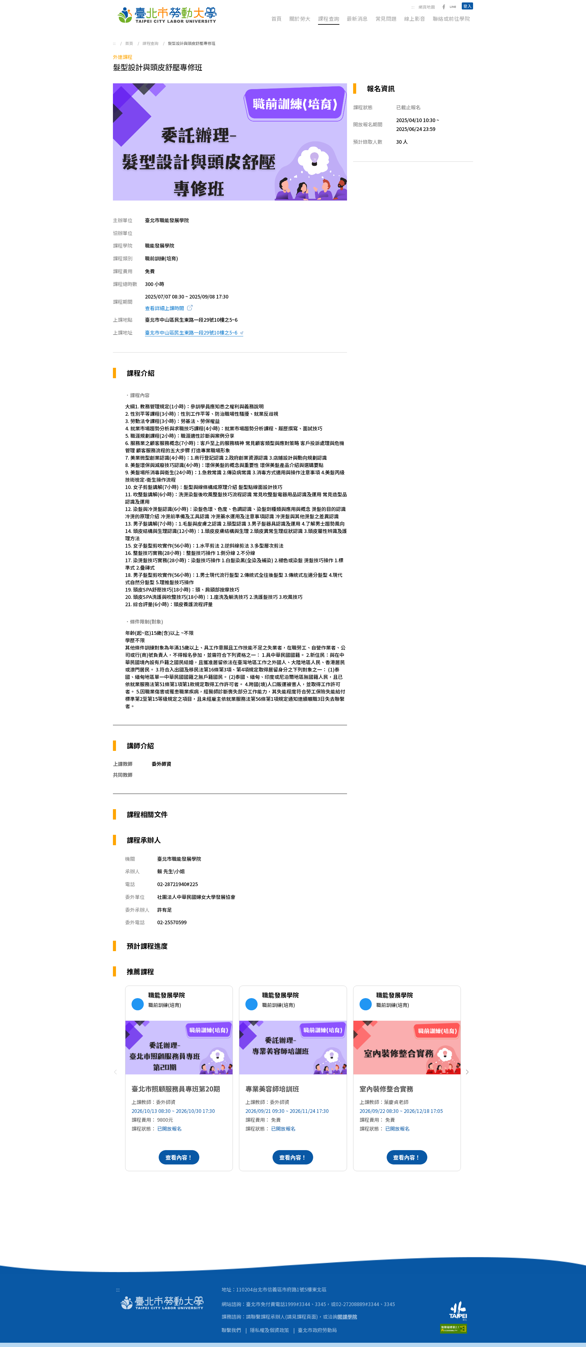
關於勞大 (300, 18)
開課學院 (347, 1316)
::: (413, 7)
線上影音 (414, 18)
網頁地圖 (426, 7)
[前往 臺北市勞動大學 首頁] (167, 15)
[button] (469, 1075)
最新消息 (357, 18)
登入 (467, 6)
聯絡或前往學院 (451, 18)
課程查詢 (328, 18)
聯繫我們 (231, 1330)
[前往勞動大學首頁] (162, 1302)
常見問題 (386, 18)
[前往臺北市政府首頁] (461, 1311)
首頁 (276, 18)
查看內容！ (179, 1157)
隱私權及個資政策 (269, 1330)
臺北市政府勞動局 (317, 1330)
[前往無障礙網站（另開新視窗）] (456, 1328)
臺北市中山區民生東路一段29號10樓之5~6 (191, 332)
